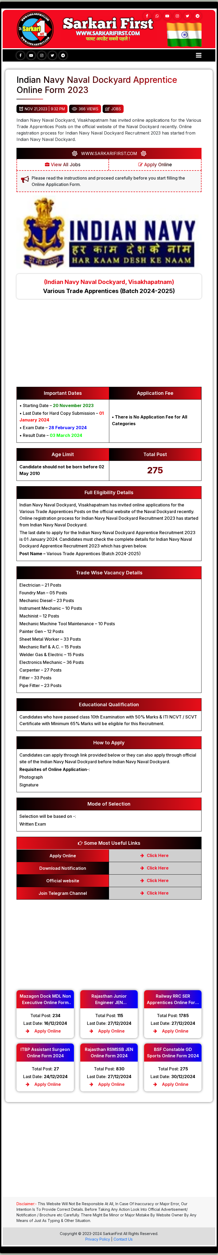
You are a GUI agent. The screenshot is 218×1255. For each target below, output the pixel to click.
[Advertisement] (109, 345)
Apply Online (157, 164)
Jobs (116, 109)
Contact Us (123, 1239)
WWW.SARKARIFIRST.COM (109, 153)
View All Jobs (65, 164)
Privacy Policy (97, 1239)
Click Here (157, 855)
